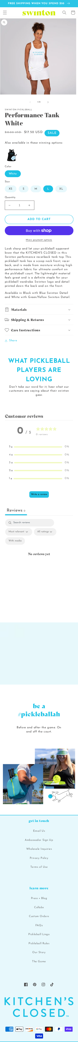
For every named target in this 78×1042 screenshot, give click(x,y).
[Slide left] (30, 102)
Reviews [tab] (16, 510)
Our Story (39, 952)
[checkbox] (15, 541)
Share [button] (13, 340)
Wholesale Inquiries (39, 849)
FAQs (39, 925)
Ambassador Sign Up (39, 840)
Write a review (39, 494)
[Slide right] (47, 102)
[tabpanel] (39, 559)
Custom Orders (39, 916)
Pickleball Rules (38, 943)
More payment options (39, 240)
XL (61, 189)
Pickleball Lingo (39, 934)
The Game (39, 961)
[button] (5, 12)
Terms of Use (39, 867)
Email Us (39, 831)
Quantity (10, 197)
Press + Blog (39, 898)
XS (11, 189)
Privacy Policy (39, 858)
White (13, 173)
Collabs (39, 907)
